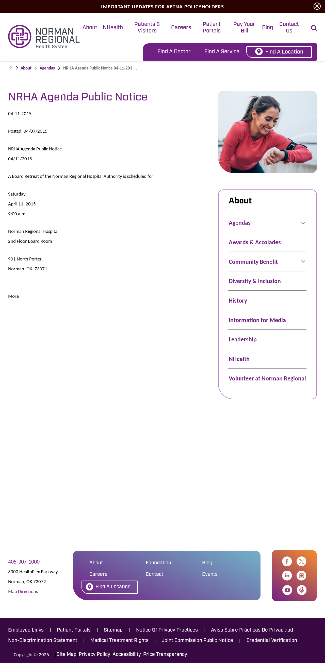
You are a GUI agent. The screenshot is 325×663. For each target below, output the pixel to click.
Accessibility (126, 654)
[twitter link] (301, 561)
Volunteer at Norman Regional (267, 378)
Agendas (47, 68)
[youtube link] (287, 590)
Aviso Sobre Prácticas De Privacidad (252, 630)
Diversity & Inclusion (255, 281)
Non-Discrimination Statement (42, 640)
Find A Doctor (174, 52)
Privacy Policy (94, 654)
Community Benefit (253, 261)
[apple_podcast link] (302, 590)
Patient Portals (212, 28)
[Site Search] (314, 28)
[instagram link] (301, 576)
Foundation (158, 563)
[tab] (90, 28)
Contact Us (289, 28)
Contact (154, 574)
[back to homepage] (10, 68)
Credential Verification (272, 640)
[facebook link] (287, 561)
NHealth (113, 27)
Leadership (243, 339)
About (90, 27)
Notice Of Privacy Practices (167, 630)
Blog (267, 27)
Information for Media (257, 320)
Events (210, 574)
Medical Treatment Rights (119, 640)
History (238, 300)
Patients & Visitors (147, 28)
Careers (181, 27)
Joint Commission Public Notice (197, 640)
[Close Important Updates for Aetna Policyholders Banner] (317, 6)
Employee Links (26, 630)
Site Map (66, 654)
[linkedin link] (287, 576)
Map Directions (23, 591)
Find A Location (284, 52)
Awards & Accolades (255, 242)
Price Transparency (165, 654)
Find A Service (221, 52)
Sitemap (113, 630)
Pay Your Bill (244, 28)
